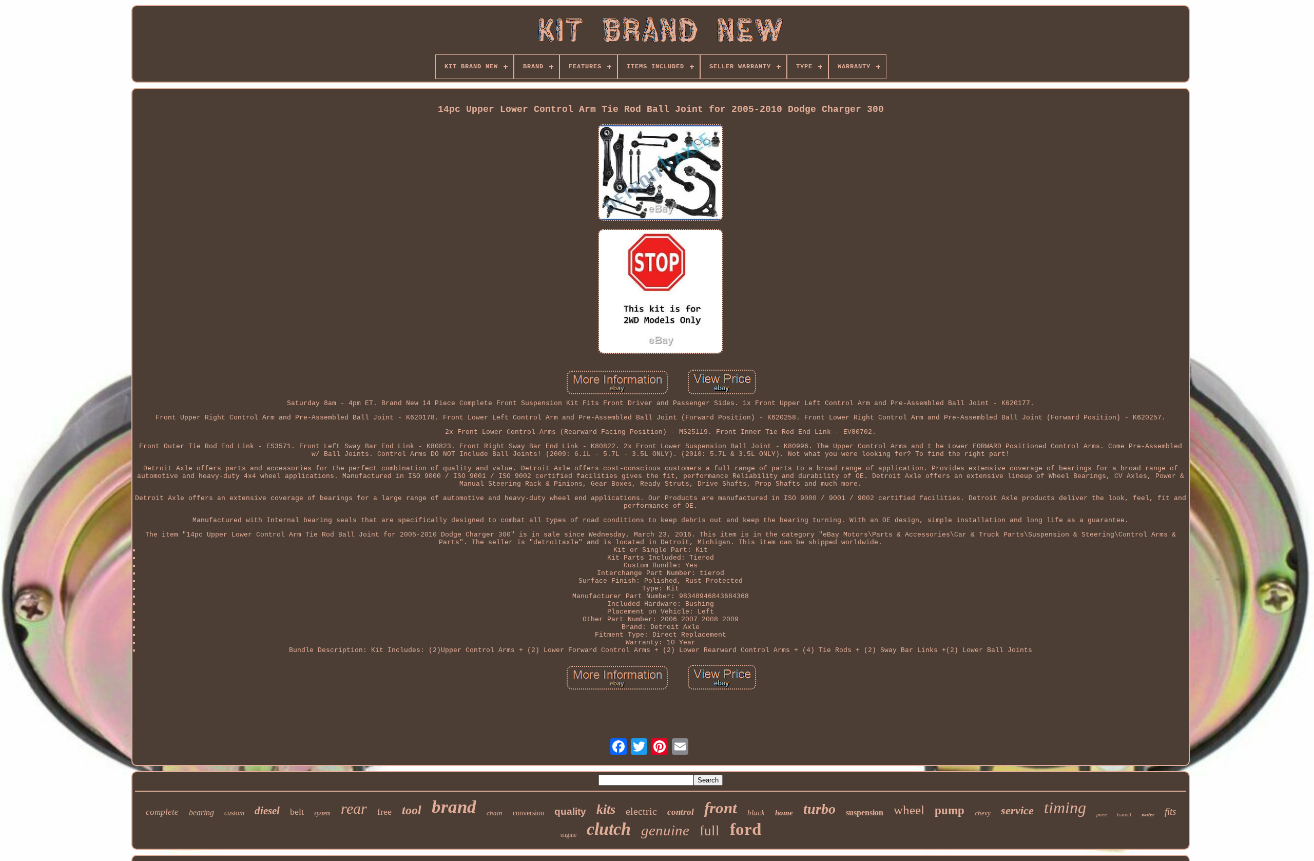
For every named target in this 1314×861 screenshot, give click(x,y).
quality (570, 811)
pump (949, 810)
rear (354, 808)
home (784, 813)
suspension (864, 812)
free (384, 812)
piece (1101, 814)
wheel (909, 810)
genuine (665, 830)
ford (745, 829)
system (322, 813)
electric (641, 811)
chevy (983, 813)
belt (297, 812)
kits (605, 809)
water (1148, 814)
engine (568, 834)
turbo (819, 809)
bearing (201, 812)
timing (1065, 807)
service (1017, 810)
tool (411, 810)
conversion (528, 813)
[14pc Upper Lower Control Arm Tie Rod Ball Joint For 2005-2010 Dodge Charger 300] (660, 173)
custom (234, 813)
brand (454, 807)
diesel (267, 811)
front (720, 808)
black (756, 813)
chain (495, 813)
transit (1124, 814)
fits (1170, 811)
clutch (609, 828)
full (710, 830)
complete (162, 812)
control (680, 812)
